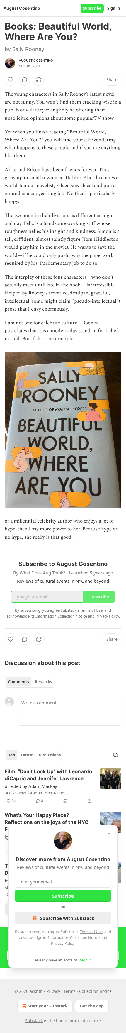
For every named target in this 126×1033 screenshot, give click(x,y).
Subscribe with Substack (67, 918)
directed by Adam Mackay (31, 786)
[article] (63, 786)
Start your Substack (48, 1006)
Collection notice (95, 991)
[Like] (10, 80)
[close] (109, 833)
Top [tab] (11, 755)
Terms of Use (91, 931)
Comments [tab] (18, 681)
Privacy (53, 991)
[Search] (115, 755)
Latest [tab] (27, 755)
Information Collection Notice (74, 937)
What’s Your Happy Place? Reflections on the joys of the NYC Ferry (46, 822)
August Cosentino (36, 60)
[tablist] (30, 682)
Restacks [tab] (43, 681)
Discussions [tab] (50, 755)
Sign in (113, 8)
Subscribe (92, 8)
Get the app (92, 1006)
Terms (70, 991)
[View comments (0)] (24, 80)
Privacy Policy (62, 943)
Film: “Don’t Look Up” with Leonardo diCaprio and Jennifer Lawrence (48, 775)
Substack (34, 1020)
